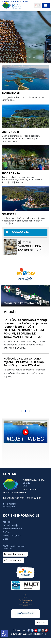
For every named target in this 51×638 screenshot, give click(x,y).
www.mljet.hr (9, 506)
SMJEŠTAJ (9, 214)
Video (5, 538)
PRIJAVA (41, 622)
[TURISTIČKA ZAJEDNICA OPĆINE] (16, 6)
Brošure (6, 532)
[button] (17, 57)
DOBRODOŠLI (11, 93)
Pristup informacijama (15, 554)
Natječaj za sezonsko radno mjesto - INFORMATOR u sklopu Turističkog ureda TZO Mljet (24, 362)
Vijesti (10, 311)
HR (38, 5)
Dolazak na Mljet (11, 525)
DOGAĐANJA (11, 173)
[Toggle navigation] (46, 5)
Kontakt (6, 521)
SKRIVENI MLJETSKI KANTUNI (30, 248)
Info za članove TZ (13, 560)
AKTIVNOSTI (10, 132)
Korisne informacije (12, 528)
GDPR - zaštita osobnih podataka (14, 547)
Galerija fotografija (12, 535)
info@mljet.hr (9, 503)
